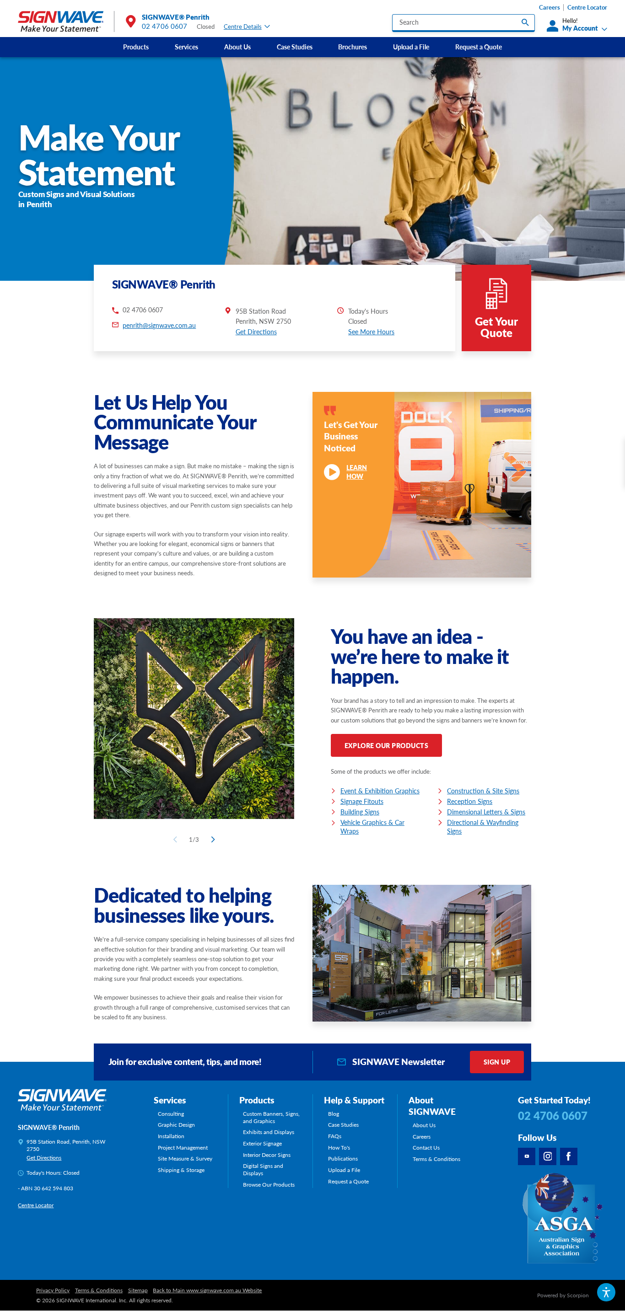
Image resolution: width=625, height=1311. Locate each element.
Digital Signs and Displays (263, 1169)
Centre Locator (587, 7)
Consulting (171, 1114)
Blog (333, 1114)
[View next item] (211, 839)
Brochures (352, 46)
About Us (237, 46)
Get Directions (256, 331)
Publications (343, 1158)
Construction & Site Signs (483, 790)
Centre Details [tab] (243, 26)
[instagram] (547, 1156)
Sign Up (497, 1061)
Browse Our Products (269, 1184)
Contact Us (426, 1147)
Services (186, 46)
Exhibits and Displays (268, 1132)
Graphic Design (176, 1125)
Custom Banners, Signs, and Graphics (271, 1117)
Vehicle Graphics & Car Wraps (372, 826)
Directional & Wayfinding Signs (482, 826)
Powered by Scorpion (563, 1295)
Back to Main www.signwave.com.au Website (207, 1290)
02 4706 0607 (165, 26)
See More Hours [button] (371, 331)
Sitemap (138, 1290)
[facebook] (568, 1156)
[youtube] (526, 1156)
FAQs (334, 1136)
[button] (606, 1292)
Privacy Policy (53, 1290)
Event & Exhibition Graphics (380, 790)
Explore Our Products (387, 745)
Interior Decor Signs (267, 1155)
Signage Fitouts (361, 801)
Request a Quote (478, 46)
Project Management (183, 1147)
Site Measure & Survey (185, 1158)
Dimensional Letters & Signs (486, 811)
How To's (339, 1147)
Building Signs (359, 811)
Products (136, 46)
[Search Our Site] (525, 22)
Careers (549, 7)
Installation (171, 1136)
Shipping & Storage (181, 1170)
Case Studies (294, 46)
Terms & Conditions (436, 1159)
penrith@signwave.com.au (159, 325)
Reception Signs (469, 801)
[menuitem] (136, 47)
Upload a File (411, 46)
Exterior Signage (262, 1143)
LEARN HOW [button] (356, 472)
